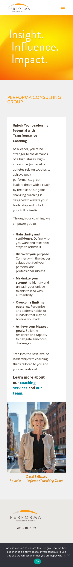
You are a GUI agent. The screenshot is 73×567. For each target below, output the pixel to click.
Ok (37, 561)
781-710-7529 (26, 528)
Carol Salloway (36, 476)
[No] (68, 555)
